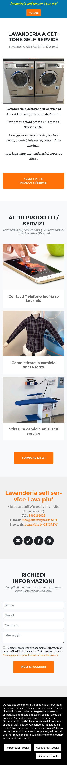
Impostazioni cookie (18, 747)
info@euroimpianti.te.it (39, 520)
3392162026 (37, 515)
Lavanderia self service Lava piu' (33, 3)
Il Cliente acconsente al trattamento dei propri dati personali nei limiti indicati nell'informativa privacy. (32, 651)
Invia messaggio (33, 667)
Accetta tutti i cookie (48, 747)
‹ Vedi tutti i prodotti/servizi (33, 180)
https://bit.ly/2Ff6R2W (41, 524)
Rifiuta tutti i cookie (48, 756)
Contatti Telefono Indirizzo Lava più (33, 298)
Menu (32, 12)
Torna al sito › (33, 457)
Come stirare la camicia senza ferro (33, 365)
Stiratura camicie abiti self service (33, 431)
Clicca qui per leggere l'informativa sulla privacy (30, 655)
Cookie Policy (22, 737)
